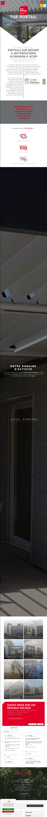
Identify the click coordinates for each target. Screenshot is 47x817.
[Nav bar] (3, 3)
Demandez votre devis (31, 419)
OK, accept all (8, 809)
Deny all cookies (8, 811)
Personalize (8, 814)
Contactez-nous (31, 25)
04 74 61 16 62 (17, 25)
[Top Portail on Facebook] (6, 726)
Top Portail (13, 727)
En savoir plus (45, 82)
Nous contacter (25, 793)
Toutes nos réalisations (15, 718)
